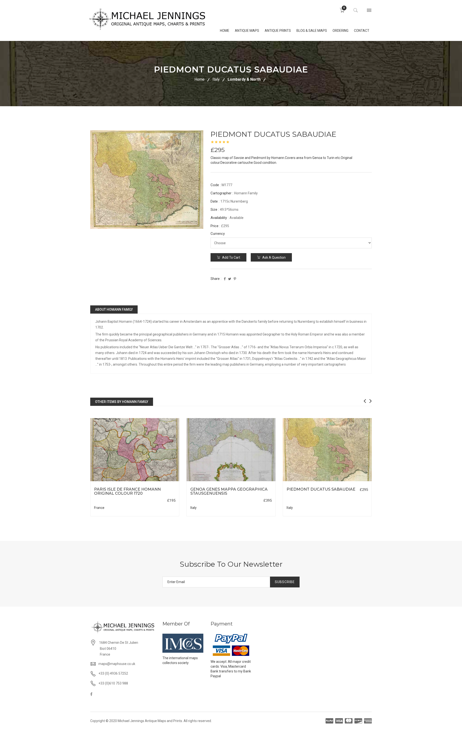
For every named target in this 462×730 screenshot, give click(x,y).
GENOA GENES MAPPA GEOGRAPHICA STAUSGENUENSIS (229, 491)
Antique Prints (278, 31)
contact (361, 31)
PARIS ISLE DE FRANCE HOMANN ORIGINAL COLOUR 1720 (127, 491)
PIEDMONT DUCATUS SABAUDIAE (321, 489)
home (224, 31)
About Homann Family (114, 309)
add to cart (230, 257)
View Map (159, 481)
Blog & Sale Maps (311, 31)
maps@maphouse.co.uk (116, 664)
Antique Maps (247, 31)
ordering (340, 31)
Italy (216, 79)
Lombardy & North (244, 79)
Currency (218, 233)
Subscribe (285, 582)
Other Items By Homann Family (121, 402)
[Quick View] (135, 450)
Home (199, 79)
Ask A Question (274, 257)
